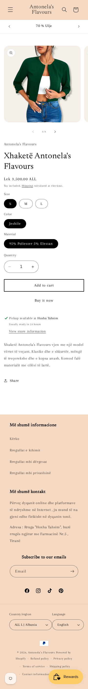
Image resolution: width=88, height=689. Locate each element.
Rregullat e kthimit (25, 450)
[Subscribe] (72, 571)
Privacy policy (63, 658)
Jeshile (15, 223)
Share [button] (14, 380)
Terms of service (34, 666)
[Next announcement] (78, 26)
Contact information (36, 674)
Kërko (14, 439)
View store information (27, 331)
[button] (10, 9)
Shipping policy (60, 666)
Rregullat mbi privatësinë (30, 473)
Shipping (27, 185)
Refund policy (40, 658)
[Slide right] (55, 131)
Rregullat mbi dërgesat (28, 462)
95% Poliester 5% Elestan (31, 243)
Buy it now (44, 300)
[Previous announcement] (9, 26)
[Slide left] (33, 131)
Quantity (10, 255)
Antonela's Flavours (41, 652)
